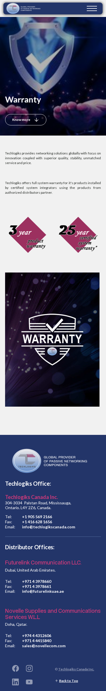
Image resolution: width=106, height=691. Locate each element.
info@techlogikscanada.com (48, 527)
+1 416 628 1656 (37, 522)
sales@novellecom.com (44, 646)
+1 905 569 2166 (37, 517)
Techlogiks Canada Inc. (76, 669)
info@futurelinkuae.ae (43, 591)
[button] (92, 8)
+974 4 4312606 (36, 635)
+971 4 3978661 (36, 586)
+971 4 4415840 (36, 640)
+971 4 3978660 (36, 581)
